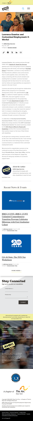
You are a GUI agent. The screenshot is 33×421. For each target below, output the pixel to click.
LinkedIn (16, 52)
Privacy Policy (5, 412)
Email (21, 52)
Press (16, 230)
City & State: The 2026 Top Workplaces (14, 258)
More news (16, 270)
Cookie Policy (22, 412)
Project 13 (7, 418)
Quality (28, 414)
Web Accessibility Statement (9, 414)
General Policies (21, 414)
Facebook (8, 52)
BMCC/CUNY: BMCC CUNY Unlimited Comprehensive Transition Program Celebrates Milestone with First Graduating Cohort (15, 219)
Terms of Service (14, 412)
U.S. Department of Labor (16, 100)
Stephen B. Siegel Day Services (18, 64)
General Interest (12, 47)
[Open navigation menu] (28, 8)
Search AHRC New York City (23, 8)
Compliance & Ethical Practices (9, 415)
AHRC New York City (5, 8)
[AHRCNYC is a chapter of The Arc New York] (16, 391)
